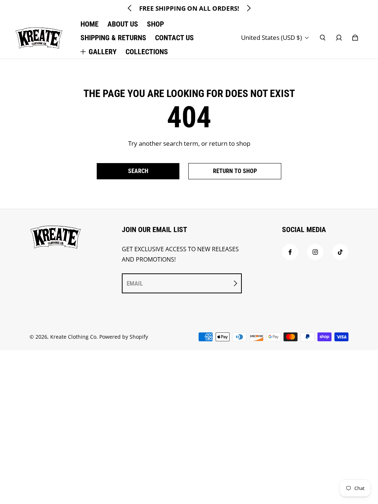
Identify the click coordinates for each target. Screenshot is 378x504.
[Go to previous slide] (130, 8)
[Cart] (355, 38)
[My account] (339, 38)
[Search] (323, 38)
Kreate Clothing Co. (74, 336)
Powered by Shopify (123, 336)
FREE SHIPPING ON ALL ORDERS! (189, 8)
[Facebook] (290, 252)
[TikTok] (340, 252)
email (135, 283)
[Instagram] (315, 252)
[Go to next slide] (248, 8)
